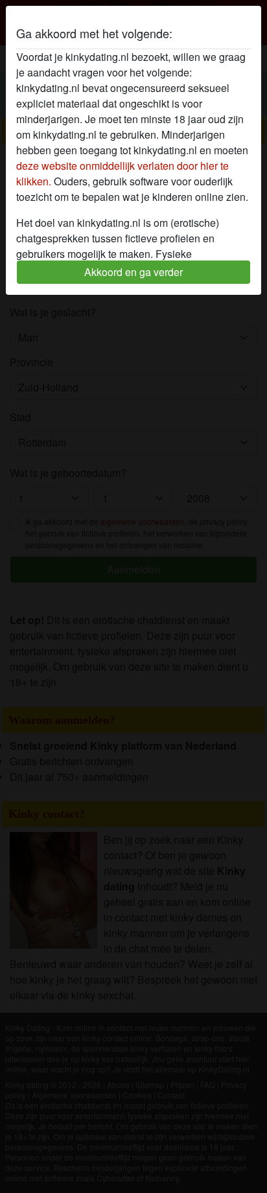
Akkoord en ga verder (133, 271)
